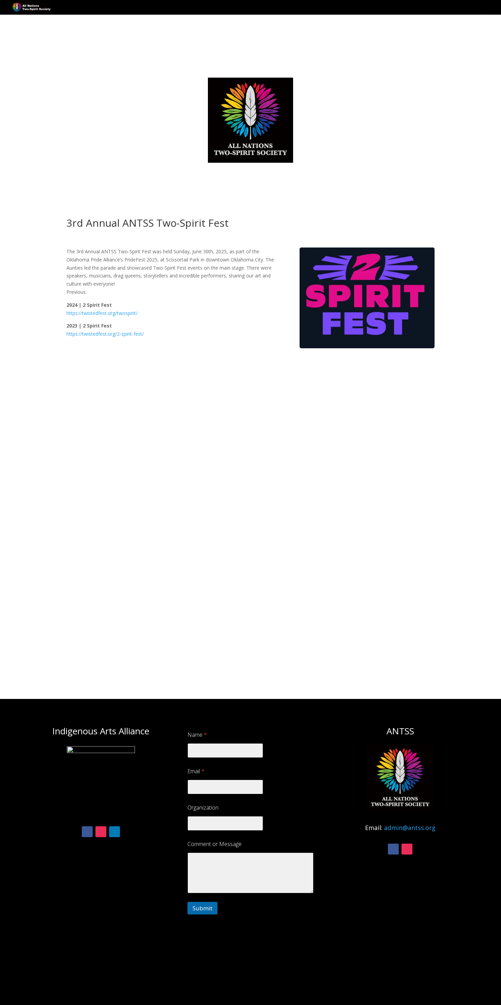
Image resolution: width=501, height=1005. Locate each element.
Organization (202, 807)
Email (195, 771)
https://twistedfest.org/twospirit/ (102, 313)
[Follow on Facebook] (87, 831)
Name (197, 735)
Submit (202, 908)
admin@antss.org (410, 828)
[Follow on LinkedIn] (114, 831)
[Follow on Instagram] (100, 831)
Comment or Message (214, 844)
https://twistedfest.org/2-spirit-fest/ (105, 334)
